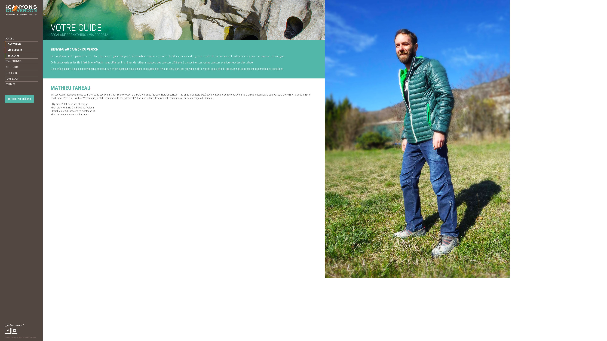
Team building (13, 61)
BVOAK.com (31, 338)
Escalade (13, 55)
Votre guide (12, 67)
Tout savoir (12, 78)
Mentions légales (10, 338)
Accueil (10, 38)
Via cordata (15, 49)
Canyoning (14, 44)
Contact (10, 84)
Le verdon (11, 73)
